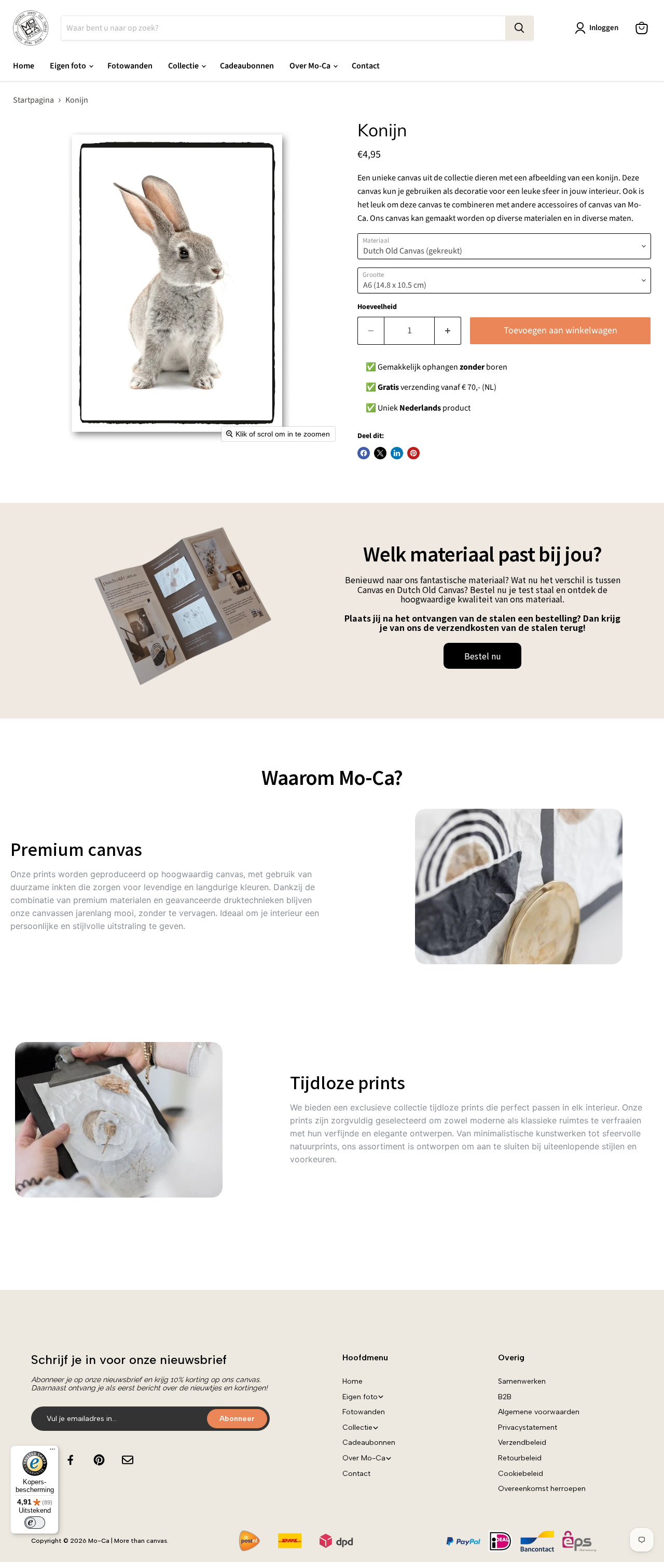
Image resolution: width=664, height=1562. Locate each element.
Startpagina (33, 100)
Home (23, 66)
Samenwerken (522, 1381)
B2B (504, 1396)
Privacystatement (527, 1427)
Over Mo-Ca (310, 66)
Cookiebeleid (520, 1473)
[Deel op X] (380, 453)
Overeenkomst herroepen (542, 1488)
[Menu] (52, 1451)
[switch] (34, 1522)
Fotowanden (130, 66)
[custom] (70, 1460)
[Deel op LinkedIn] (397, 453)
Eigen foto (69, 66)
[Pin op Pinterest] (413, 453)
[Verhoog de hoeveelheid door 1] (448, 331)
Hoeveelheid (377, 307)
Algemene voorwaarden (538, 1412)
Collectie (184, 66)
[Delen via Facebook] (363, 453)
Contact (366, 66)
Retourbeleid (520, 1458)
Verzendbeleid (522, 1442)
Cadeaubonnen (247, 66)
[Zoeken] (519, 28)
